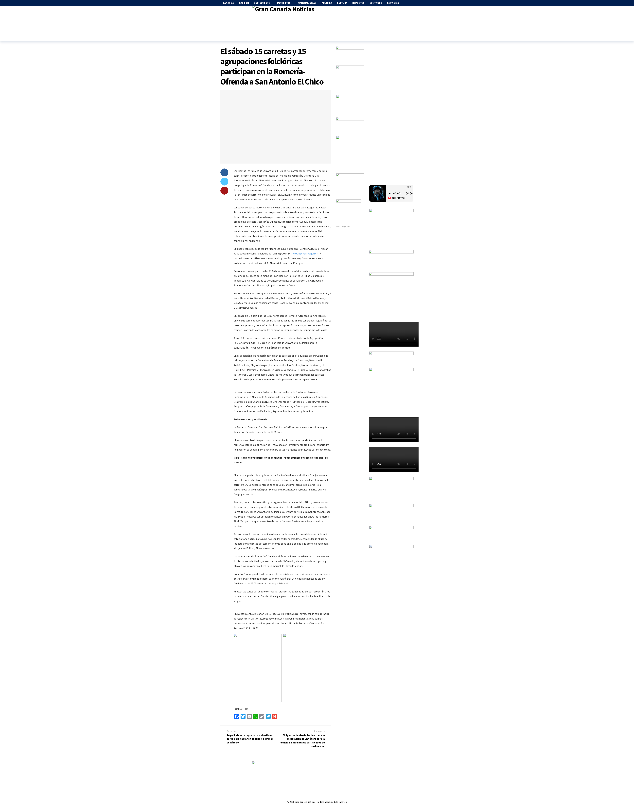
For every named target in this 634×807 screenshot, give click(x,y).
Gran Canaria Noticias (305, 801)
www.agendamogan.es (305, 253)
